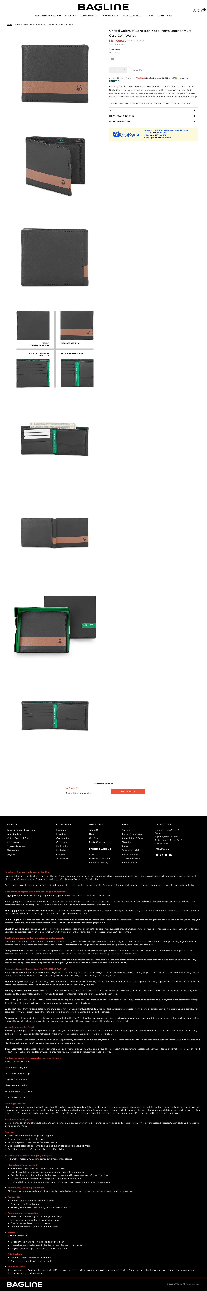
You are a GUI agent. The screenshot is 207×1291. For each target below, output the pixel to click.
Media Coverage (97, 842)
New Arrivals (109, 15)
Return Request (130, 854)
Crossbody (61, 842)
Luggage (61, 830)
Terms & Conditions (132, 850)
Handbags (61, 834)
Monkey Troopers (16, 846)
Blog (91, 834)
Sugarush (12, 854)
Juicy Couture (14, 834)
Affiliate (93, 854)
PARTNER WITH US (100, 849)
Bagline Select (129, 862)
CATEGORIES (63, 824)
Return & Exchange (132, 834)
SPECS (112, 110)
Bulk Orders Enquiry (99, 858)
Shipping (127, 842)
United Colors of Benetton (20, 838)
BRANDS (12, 824)
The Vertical (13, 850)
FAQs (125, 846)
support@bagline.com (166, 836)
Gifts (150, 15)
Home (9, 24)
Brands (69, 15)
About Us (94, 830)
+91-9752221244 (171, 830)
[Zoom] (94, 34)
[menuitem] (48, 16)
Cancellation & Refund (133, 838)
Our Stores (165, 15)
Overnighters (63, 838)
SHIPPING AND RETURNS (121, 116)
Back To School (133, 15)
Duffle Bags (62, 850)
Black (112, 59)
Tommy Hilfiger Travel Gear (21, 830)
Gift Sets (60, 854)
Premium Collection (48, 15)
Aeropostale (13, 842)
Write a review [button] (128, 792)
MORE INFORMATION (119, 121)
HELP (125, 824)
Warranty (127, 830)
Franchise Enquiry (98, 862)
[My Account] (194, 11)
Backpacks (62, 846)
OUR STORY (96, 824)
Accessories (62, 858)
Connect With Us (131, 858)
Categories (88, 15)
